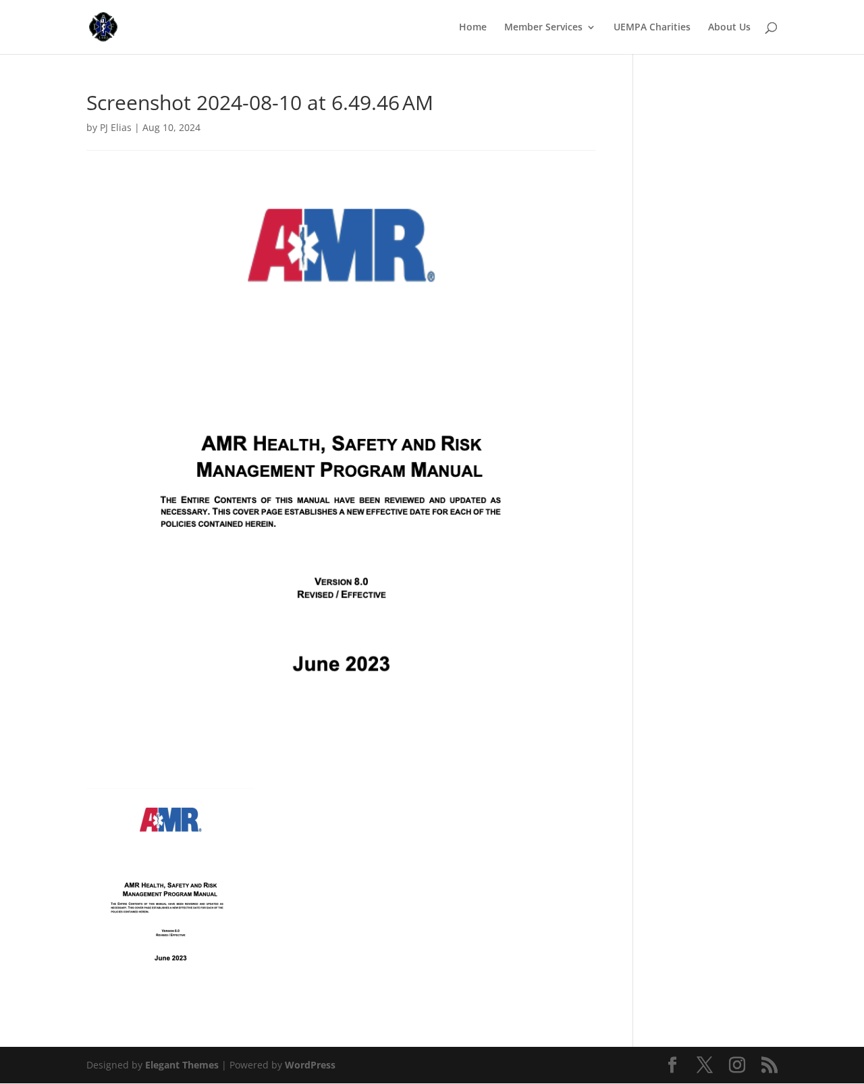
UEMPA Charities (652, 27)
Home (473, 27)
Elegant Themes (182, 1064)
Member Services (543, 27)
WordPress (310, 1064)
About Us (729, 27)
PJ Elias (116, 127)
